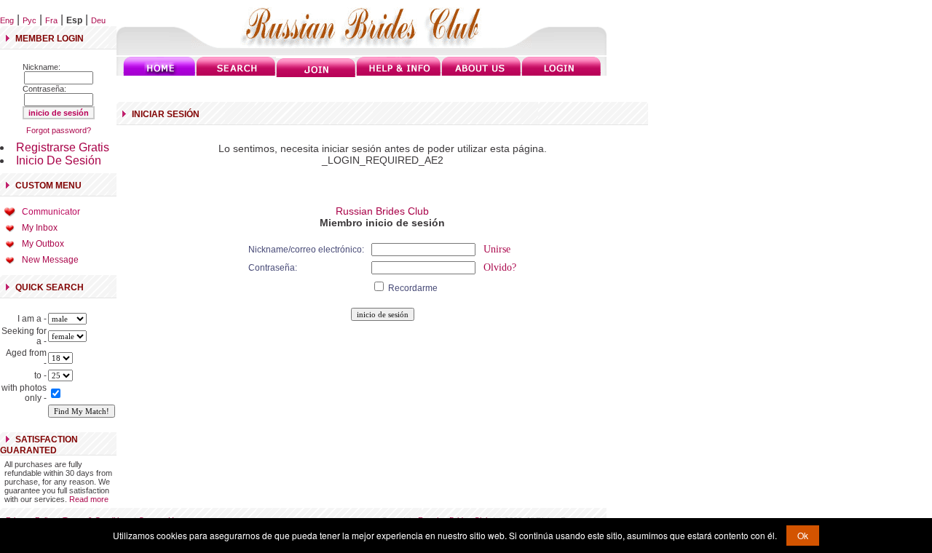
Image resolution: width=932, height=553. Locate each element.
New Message (50, 260)
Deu (98, 20)
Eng (7, 20)
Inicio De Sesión (58, 160)
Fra (51, 20)
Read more (88, 499)
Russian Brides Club (382, 211)
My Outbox (43, 244)
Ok (802, 535)
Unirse (496, 249)
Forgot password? (58, 130)
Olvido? (499, 267)
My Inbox (40, 228)
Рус (29, 20)
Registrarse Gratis (62, 147)
